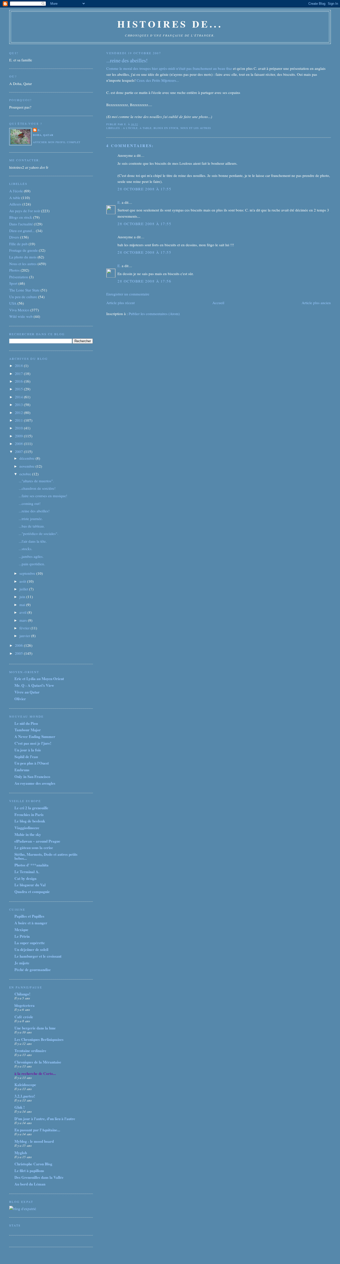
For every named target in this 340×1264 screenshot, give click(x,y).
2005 (19, 653)
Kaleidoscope (25, 1084)
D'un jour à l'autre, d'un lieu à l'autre (44, 1118)
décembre (27, 458)
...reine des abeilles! (127, 60)
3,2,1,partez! (24, 1096)
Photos (14, 270)
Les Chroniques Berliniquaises (38, 1039)
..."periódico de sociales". (38, 533)
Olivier (20, 698)
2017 (19, 373)
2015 (19, 388)
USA (12, 303)
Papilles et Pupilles (29, 916)
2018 (19, 365)
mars (23, 620)
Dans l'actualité (21, 223)
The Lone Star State (24, 289)
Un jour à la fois (27, 750)
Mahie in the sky (27, 834)
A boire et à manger (30, 923)
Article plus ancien (316, 302)
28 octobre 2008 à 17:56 (144, 281)
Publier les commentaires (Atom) (154, 313)
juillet (24, 588)
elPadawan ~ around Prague (37, 841)
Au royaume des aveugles (34, 783)
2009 (19, 435)
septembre (27, 573)
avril (23, 612)
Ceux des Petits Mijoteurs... (158, 80)
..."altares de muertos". (36, 480)
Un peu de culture (23, 296)
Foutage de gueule (23, 250)
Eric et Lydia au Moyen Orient (39, 678)
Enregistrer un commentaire (127, 293)
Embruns (21, 770)
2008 (19, 443)
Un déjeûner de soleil (31, 949)
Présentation (18, 276)
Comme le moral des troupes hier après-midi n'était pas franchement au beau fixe (169, 68)
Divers (14, 237)
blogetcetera (24, 1005)
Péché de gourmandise (32, 969)
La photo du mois (23, 256)
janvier (25, 635)
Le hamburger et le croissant (37, 956)
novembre (27, 466)
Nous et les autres (195, 128)
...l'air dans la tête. (33, 541)
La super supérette (29, 942)
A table (146, 128)
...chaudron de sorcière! (37, 488)
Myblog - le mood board (34, 1141)
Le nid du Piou (26, 723)
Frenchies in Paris (29, 814)
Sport (13, 283)
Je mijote (21, 963)
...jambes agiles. (31, 556)
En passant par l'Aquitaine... (37, 1130)
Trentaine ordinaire (30, 1050)
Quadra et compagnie (32, 891)
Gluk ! (19, 1107)
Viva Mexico (19, 309)
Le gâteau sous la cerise (33, 847)
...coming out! (30, 503)
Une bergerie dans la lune (35, 1028)
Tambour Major (27, 730)
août (23, 581)
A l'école (130, 128)
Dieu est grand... (22, 230)
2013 (19, 404)
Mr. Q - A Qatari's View (34, 685)
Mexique (21, 929)
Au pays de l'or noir (24, 210)
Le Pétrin (22, 936)
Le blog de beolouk (29, 821)
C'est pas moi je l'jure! (32, 743)
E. (119, 202)
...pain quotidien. (32, 563)
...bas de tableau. (32, 526)
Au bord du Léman (29, 1184)
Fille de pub (18, 243)
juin (22, 596)
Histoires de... (170, 24)
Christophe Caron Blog (33, 1164)
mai (22, 604)
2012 (19, 412)
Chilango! (22, 994)
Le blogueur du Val (30, 885)
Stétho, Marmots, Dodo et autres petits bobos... (45, 856)
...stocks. (25, 548)
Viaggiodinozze (26, 827)
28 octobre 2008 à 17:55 (144, 188)
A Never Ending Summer (34, 736)
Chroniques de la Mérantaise (37, 1062)
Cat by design (25, 878)
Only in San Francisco (32, 776)
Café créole (23, 1016)
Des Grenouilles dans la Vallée (38, 1177)
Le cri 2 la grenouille (31, 808)
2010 (19, 427)
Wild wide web (21, 316)
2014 (19, 396)
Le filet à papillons (29, 1170)
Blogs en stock (166, 128)
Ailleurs (15, 204)
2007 (19, 451)
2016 (19, 381)
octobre (25, 473)
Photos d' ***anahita (31, 865)
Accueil (218, 302)
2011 (19, 420)
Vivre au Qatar (27, 692)
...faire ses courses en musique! (43, 495)
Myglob (20, 1152)
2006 (19, 645)
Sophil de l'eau (26, 756)
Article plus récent (120, 302)
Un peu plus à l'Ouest (31, 763)
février (25, 627)
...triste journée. (31, 518)
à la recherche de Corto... (35, 1073)
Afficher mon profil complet (56, 142)
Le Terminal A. (26, 871)
